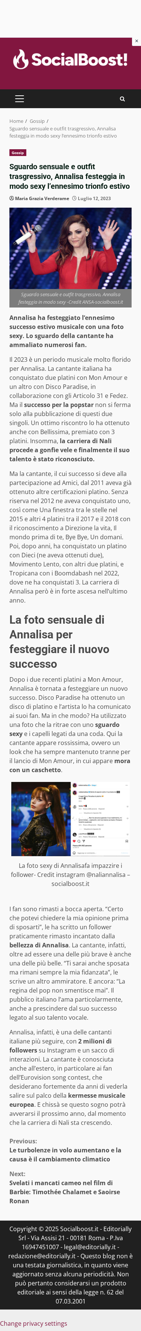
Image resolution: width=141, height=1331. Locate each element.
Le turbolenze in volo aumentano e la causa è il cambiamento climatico (65, 1150)
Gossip (18, 152)
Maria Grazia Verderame (42, 198)
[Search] (122, 99)
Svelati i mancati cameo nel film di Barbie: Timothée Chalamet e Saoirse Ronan (64, 1187)
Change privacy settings (33, 1323)
